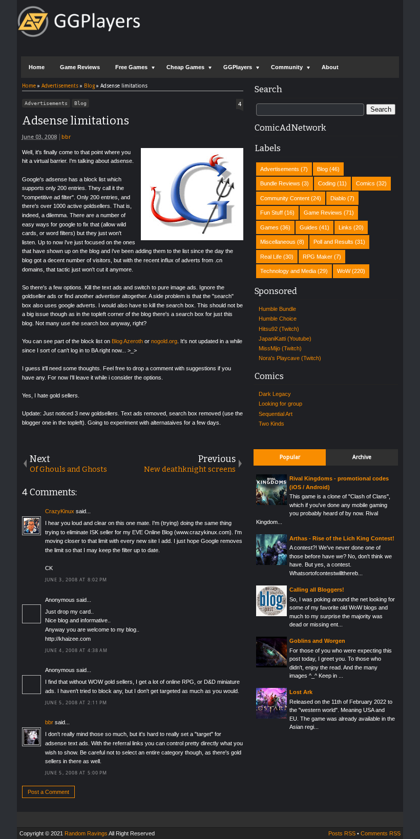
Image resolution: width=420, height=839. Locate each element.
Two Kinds (271, 424)
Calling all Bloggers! (316, 589)
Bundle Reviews (280, 183)
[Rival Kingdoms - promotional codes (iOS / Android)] (271, 503)
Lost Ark (300, 692)
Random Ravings (86, 833)
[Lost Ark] (271, 717)
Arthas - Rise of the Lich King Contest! (341, 538)
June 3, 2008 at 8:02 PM (76, 580)
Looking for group (280, 404)
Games (269, 227)
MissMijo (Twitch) (280, 348)
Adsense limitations (75, 121)
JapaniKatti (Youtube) (285, 338)
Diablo (338, 198)
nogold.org (164, 341)
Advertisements (46, 103)
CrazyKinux (59, 511)
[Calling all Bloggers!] (271, 614)
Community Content (284, 198)
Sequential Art (275, 414)
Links (345, 227)
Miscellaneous (278, 242)
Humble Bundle (277, 309)
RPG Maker (317, 257)
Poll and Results (333, 242)
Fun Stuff (271, 212)
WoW (343, 271)
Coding (326, 183)
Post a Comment (48, 792)
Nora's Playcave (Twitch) (290, 358)
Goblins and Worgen (317, 641)
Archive (361, 457)
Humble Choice (278, 319)
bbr (66, 137)
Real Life (271, 257)
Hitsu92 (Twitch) (279, 329)
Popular (290, 457)
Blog (80, 103)
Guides (309, 227)
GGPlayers (237, 67)
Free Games (131, 67)
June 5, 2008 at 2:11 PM (76, 703)
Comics (365, 183)
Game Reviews (80, 67)
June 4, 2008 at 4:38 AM (76, 650)
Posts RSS (341, 833)
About (330, 67)
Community (287, 67)
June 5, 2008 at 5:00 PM (76, 773)
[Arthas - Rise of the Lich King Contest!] (271, 563)
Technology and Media (288, 271)
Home (37, 67)
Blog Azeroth (127, 341)
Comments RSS (381, 833)
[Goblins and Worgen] (271, 665)
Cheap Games (185, 67)
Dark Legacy (275, 394)
